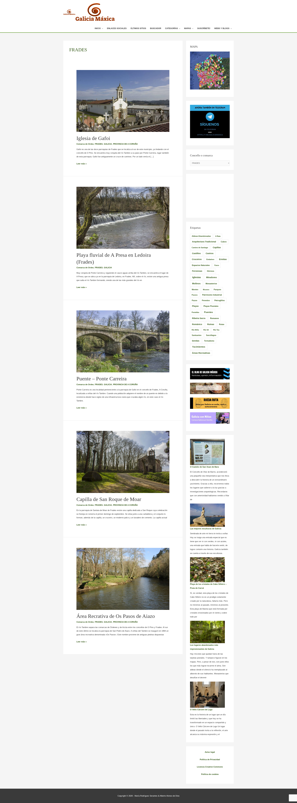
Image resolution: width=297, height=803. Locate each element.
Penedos (206, 300)
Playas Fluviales (210, 306)
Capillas (217, 247)
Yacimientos (198, 347)
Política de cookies (210, 774)
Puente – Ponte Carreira (101, 379)
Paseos (195, 295)
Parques (217, 290)
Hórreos (210, 271)
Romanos (214, 318)
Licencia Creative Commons (210, 767)
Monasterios (211, 284)
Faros (216, 265)
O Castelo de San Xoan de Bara (204, 467)
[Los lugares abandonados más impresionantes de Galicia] (207, 632)
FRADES (99, 144)
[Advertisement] (210, 194)
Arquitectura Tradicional (204, 242)
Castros (209, 253)
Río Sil (206, 330)
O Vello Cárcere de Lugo (201, 710)
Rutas (221, 324)
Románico (197, 324)
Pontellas (195, 312)
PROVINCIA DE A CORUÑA (125, 144)
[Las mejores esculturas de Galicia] (207, 515)
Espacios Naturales (201, 265)
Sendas (195, 341)
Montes (195, 289)
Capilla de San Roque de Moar (108, 499)
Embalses (210, 259)
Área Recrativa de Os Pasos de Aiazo (115, 616)
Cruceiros (197, 259)
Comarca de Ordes (85, 144)
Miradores (211, 277)
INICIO (98, 28)
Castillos (196, 253)
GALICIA (108, 144)
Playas (195, 306)
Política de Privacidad (210, 759)
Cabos (224, 242)
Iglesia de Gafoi (93, 138)
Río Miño (195, 330)
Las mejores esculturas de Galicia (205, 529)
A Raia (217, 236)
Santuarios (196, 335)
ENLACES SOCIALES (117, 28)
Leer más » (81, 164)
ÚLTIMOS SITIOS (138, 28)
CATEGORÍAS (171, 28)
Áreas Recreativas (201, 353)
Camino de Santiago (200, 248)
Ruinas (210, 324)
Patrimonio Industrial (212, 295)
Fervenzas (197, 271)
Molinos (196, 283)
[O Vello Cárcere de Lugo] (207, 695)
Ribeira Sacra (198, 318)
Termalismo (209, 341)
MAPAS (187, 28)
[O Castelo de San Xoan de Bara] (207, 452)
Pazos (194, 300)
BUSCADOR (155, 28)
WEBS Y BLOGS (221, 28)
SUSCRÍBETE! (203, 28)
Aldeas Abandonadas (201, 236)
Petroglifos (219, 300)
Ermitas (223, 259)
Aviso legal (210, 752)
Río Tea (216, 330)
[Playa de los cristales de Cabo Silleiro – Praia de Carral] (207, 569)
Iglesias (196, 277)
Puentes (208, 312)
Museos (206, 290)
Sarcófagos (211, 335)
